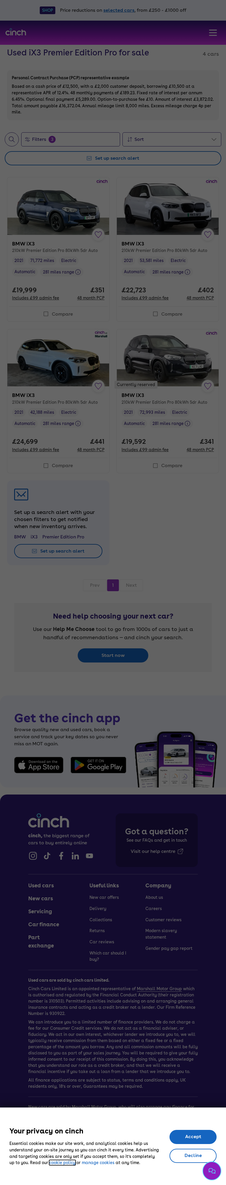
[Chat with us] (211, 1170)
